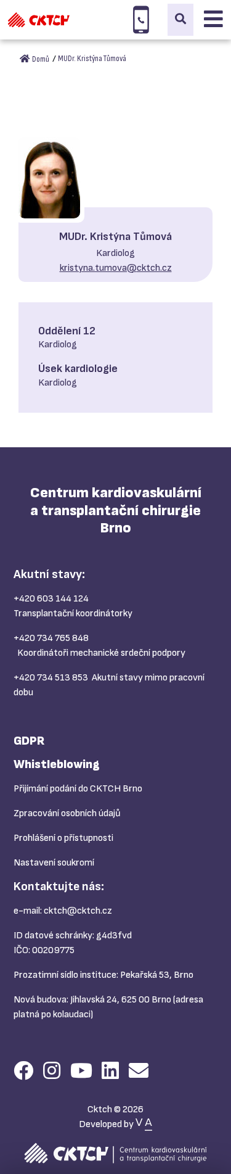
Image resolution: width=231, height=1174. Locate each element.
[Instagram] (51, 1072)
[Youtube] (81, 1072)
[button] (180, 20)
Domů (40, 59)
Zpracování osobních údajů (67, 813)
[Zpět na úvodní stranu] (39, 19)
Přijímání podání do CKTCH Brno (78, 789)
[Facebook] (23, 1072)
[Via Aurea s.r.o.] (144, 1124)
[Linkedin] (110, 1072)
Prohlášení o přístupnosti (63, 838)
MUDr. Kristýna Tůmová (92, 58)
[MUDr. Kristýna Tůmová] (49, 177)
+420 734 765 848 (51, 638)
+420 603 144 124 (51, 599)
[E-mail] (138, 1072)
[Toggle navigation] (213, 19)
